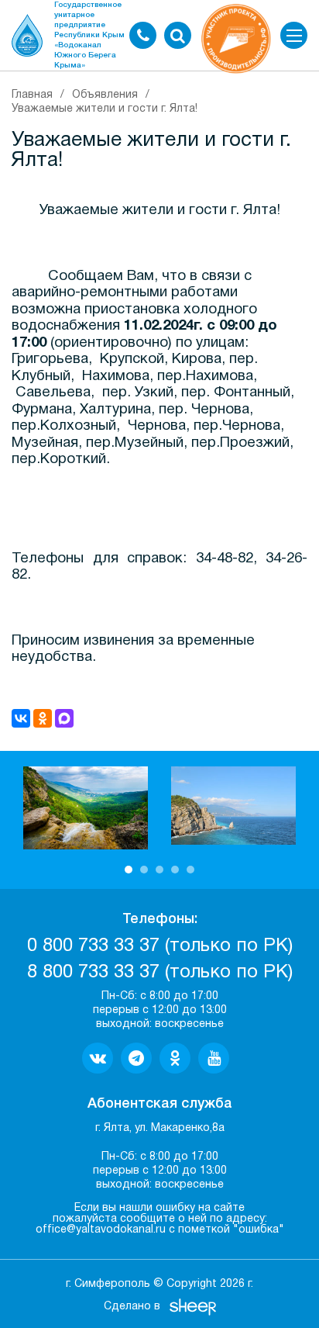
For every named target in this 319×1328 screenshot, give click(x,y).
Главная (32, 95)
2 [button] (144, 869)
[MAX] (64, 718)
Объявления (105, 95)
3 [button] (159, 869)
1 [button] (128, 869)
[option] (86, 807)
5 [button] (190, 869)
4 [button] (175, 869)
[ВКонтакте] (21, 718)
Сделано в (132, 1307)
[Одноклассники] (42, 718)
